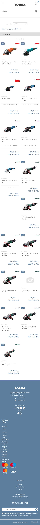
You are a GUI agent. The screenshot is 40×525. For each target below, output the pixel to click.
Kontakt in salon (20, 487)
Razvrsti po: (9, 24)
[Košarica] (36, 3)
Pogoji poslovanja (20, 494)
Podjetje (20, 484)
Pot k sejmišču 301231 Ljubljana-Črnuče (17, 394)
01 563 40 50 (21, 398)
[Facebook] (15, 408)
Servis (20, 489)
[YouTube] (21, 408)
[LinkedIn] (24, 408)
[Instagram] (18, 408)
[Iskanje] (36, 11)
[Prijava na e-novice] (36, 509)
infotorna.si (21, 400)
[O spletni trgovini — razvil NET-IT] (34, 522)
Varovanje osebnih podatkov (20, 496)
